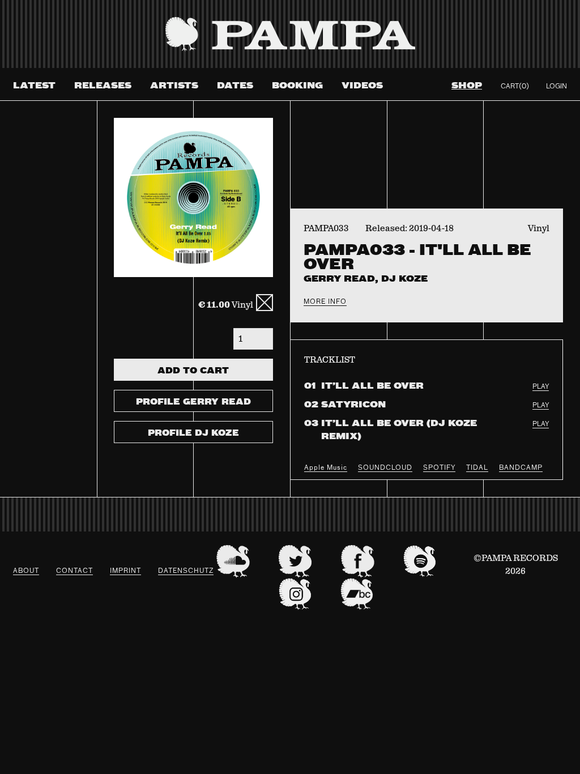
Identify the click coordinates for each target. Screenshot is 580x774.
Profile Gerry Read (193, 402)
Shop (466, 86)
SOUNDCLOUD (385, 468)
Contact (74, 571)
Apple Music (325, 468)
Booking (297, 86)
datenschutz (186, 571)
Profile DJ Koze (193, 433)
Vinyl (225, 305)
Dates (235, 86)
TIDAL (477, 468)
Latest (34, 86)
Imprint (125, 571)
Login (556, 86)
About (26, 571)
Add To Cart (193, 371)
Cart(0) (515, 86)
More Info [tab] (325, 302)
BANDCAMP (521, 468)
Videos (362, 86)
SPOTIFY (439, 468)
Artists (174, 86)
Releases (102, 86)
